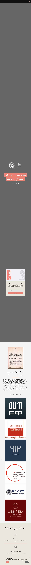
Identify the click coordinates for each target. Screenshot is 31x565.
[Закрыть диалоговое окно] (30, 1)
